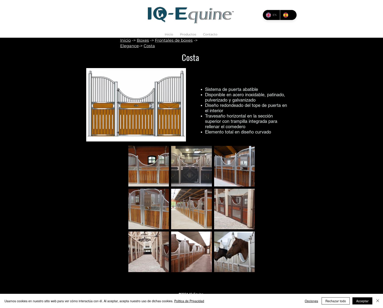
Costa (149, 45)
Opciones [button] (311, 301)
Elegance (129, 45)
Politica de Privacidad (189, 301)
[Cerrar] (377, 300)
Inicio (125, 40)
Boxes (143, 40)
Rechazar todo (335, 301)
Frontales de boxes (174, 40)
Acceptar (362, 301)
